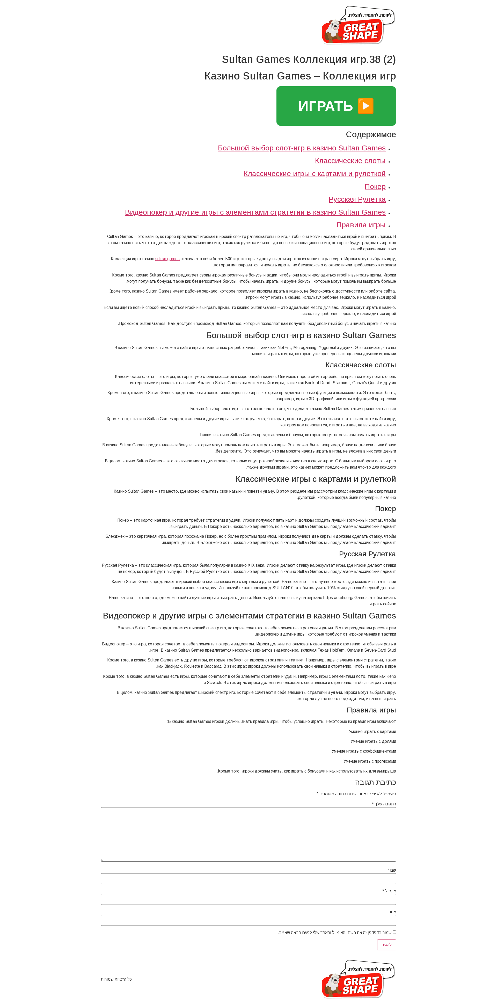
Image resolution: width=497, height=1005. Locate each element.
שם (391, 870)
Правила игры (361, 225)
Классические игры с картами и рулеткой (315, 174)
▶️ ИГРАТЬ (336, 106)
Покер (375, 187)
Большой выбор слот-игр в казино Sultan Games (302, 148)
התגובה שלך (384, 804)
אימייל (389, 891)
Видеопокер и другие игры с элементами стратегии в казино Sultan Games (255, 212)
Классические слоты (350, 161)
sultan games (167, 259)
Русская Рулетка (357, 199)
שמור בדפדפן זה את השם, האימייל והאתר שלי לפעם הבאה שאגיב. (335, 933)
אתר (392, 912)
